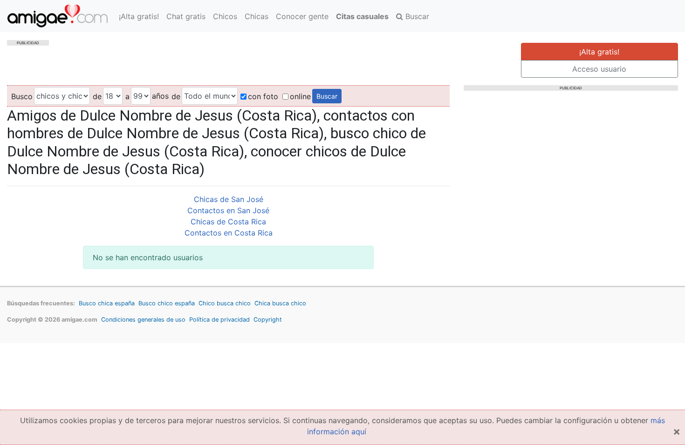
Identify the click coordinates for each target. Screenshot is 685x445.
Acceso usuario (599, 69)
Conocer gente (302, 16)
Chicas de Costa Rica (228, 221)
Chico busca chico (225, 303)
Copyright (267, 319)
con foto (263, 96)
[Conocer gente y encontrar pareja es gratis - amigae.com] (57, 16)
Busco (22, 96)
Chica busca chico (280, 303)
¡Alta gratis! (139, 16)
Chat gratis (186, 16)
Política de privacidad (219, 319)
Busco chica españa (107, 303)
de (97, 96)
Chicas (256, 16)
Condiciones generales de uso (143, 319)
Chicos (225, 16)
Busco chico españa (166, 303)
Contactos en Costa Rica (229, 232)
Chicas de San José (228, 199)
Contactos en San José (228, 210)
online (300, 96)
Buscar (416, 16)
